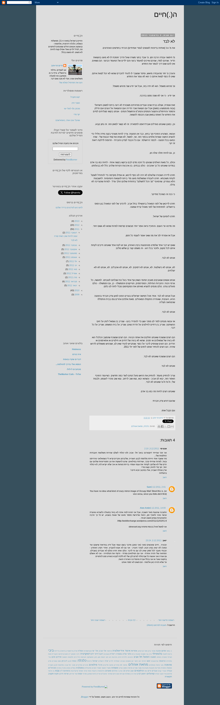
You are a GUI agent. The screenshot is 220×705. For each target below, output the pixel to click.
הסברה (164, 657)
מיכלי (100, 665)
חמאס (64, 657)
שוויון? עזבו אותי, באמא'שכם (68, 120)
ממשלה (169, 668)
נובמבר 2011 (71, 245)
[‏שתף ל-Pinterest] (159, 426)
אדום (163, 651)
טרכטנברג (154, 661)
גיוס (133, 654)
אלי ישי (95, 651)
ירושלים (101, 661)
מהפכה (168, 664)
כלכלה (146, 426)
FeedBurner (71, 159)
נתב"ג (64, 668)
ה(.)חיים (165, 14)
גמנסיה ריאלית (116, 654)
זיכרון (120, 657)
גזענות (137, 654)
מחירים (116, 665)
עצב (132, 671)
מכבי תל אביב (69, 665)
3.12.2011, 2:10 (151, 448)
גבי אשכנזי (144, 654)
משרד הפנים (96, 668)
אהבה (158, 651)
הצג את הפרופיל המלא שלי (70, 82)
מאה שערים (56, 661)
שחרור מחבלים (106, 674)
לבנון (70, 661)
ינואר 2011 (72, 285)
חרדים (59, 657)
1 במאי (169, 651)
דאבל (100, 654)
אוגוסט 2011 (71, 257)
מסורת (163, 668)
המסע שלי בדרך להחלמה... (68, 364)
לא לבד (74, 240)
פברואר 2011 (71, 281)
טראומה (162, 661)
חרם (53, 657)
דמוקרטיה (85, 653)
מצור (140, 668)
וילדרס (124, 657)
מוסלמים (152, 665)
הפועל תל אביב (142, 656)
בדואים (63, 651)
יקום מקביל (75, 97)
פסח (89, 671)
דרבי (77, 654)
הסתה (159, 657)
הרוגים (130, 657)
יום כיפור (137, 661)
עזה (145, 671)
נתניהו (59, 668)
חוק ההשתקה (92, 657)
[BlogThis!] (168, 426)
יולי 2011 (73, 261)
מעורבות (145, 668)
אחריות (134, 651)
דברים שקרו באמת (72, 359)
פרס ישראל (83, 671)
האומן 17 (71, 654)
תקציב (51, 673)
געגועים (106, 654)
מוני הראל (159, 665)
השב (165, 477)
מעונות (151, 668)
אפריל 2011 (71, 273)
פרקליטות (74, 671)
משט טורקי (123, 668)
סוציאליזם (52, 668)
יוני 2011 (73, 265)
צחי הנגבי (163, 674)
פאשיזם (108, 671)
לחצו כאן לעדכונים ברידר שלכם (69, 207)
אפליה (80, 651)
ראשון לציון (141, 674)
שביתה (121, 674)
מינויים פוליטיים (82, 665)
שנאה (80, 674)
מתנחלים (87, 668)
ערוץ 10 (126, 671)
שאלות (127, 674)
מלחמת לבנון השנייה (56, 665)
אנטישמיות (88, 651)
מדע (49, 661)
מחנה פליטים (108, 665)
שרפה (66, 674)
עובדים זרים (152, 671)
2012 (76, 225)
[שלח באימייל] (172, 426)
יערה (106, 661)
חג (110, 657)
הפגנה (153, 657)
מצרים (135, 668)
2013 (76, 221)
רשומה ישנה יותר (98, 620)
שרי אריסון (73, 674)
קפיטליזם (151, 673)
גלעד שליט (127, 654)
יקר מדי (77, 114)
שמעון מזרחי (87, 674)
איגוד (127, 650)
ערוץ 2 (120, 671)
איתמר (109, 651)
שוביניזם (116, 674)
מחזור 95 (123, 665)
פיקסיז (94, 671)
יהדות (144, 661)
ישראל (95, 661)
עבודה (169, 671)
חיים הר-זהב (157, 418)
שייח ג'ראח (96, 674)
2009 (76, 294)
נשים (68, 668)
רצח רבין (133, 674)
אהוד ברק (151, 651)
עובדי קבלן (162, 671)
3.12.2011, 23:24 (154, 540)
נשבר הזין (76, 103)
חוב (107, 657)
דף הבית (131, 620)
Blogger (85, 697)
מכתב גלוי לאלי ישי (72, 108)
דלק (92, 654)
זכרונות (114, 657)
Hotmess (76, 349)
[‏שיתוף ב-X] (165, 426)
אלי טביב (102, 651)
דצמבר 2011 (71, 232)
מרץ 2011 (72, 277)
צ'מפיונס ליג (65, 671)
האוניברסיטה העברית (60, 654)
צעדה (157, 674)
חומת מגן (101, 657)
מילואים (93, 664)
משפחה (114, 668)
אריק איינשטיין (71, 651)
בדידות (57, 651)
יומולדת (117, 661)
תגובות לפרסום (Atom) (156, 625)
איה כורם (76, 354)
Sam (149, 487)
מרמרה (130, 668)
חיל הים (77, 657)
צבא (57, 670)
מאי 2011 (72, 269)
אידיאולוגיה (118, 650)
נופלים (73, 668)
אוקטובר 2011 (70, 249)
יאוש (148, 661)
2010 (76, 290)
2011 (76, 229)
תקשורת (168, 676)
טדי (49, 657)
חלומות (70, 657)
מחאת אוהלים (137, 426)
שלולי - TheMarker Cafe (69, 374)
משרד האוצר (106, 668)
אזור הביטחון (142, 651)
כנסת (74, 661)
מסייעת (157, 668)
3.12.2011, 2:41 (158, 487)
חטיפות (83, 657)
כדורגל (89, 661)
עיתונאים (139, 670)
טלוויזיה (169, 661)
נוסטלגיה (80, 668)
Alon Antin (145, 508)
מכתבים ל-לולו (74, 369)
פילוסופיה (100, 671)
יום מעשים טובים (127, 661)
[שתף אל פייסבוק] (162, 426)
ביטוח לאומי (167, 654)
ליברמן (64, 661)
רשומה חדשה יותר (166, 620)
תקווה (56, 674)
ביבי (51, 650)
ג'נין (150, 654)
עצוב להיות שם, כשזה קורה (65, 236)
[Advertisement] (65, 318)
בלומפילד (157, 653)
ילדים (111, 661)
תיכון (61, 674)
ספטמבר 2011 (70, 253)
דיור (96, 654)
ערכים (114, 671)
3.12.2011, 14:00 (158, 508)
